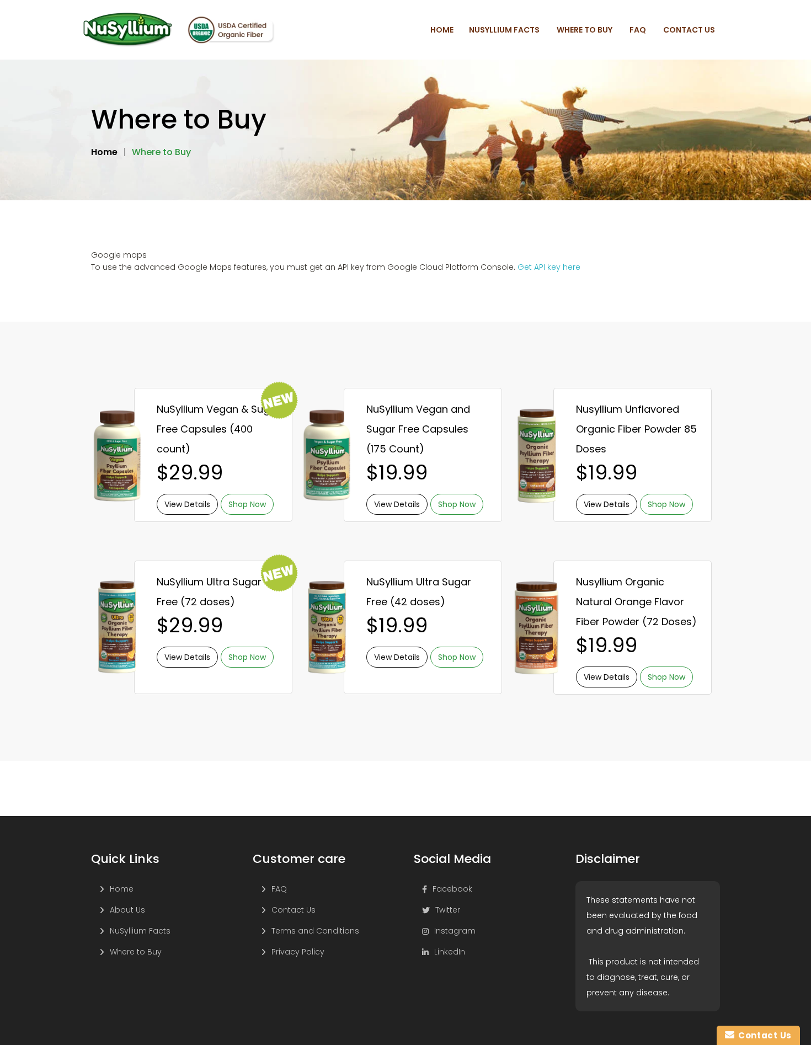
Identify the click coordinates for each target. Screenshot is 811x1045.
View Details (187, 504)
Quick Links (125, 859)
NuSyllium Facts (140, 930)
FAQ (279, 888)
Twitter (447, 909)
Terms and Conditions (315, 930)
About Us (127, 909)
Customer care (299, 859)
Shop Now (247, 504)
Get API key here (548, 267)
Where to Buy (136, 951)
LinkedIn (449, 951)
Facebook (452, 888)
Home (122, 888)
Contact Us (293, 909)
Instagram (455, 930)
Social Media (452, 859)
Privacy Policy (297, 951)
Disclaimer (607, 859)
